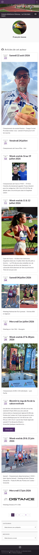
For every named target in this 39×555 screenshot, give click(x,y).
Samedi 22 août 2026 (19, 55)
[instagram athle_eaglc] (2, 1)
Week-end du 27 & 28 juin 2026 (21, 338)
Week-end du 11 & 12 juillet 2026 (19, 201)
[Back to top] (34, 550)
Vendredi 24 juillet (18, 140)
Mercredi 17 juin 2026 (20, 490)
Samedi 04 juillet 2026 (20, 277)
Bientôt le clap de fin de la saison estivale (22, 402)
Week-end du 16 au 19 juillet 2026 (20, 157)
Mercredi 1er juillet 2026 (21, 321)
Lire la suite (9, 429)
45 (26, 515)
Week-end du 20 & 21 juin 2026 (21, 439)
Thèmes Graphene (17, 552)
